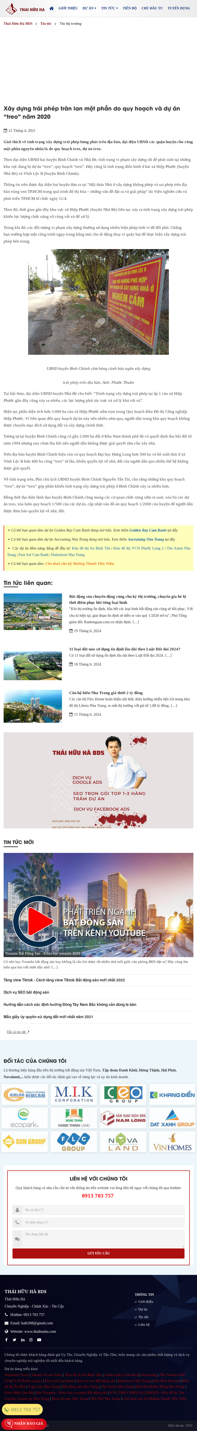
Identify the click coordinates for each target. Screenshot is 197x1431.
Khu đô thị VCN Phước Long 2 (138, 548)
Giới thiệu (68, 8)
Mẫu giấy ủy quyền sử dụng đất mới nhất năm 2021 (48, 1016)
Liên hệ (144, 1325)
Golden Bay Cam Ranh (147, 530)
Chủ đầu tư (152, 8)
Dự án (143, 1309)
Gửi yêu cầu (98, 1253)
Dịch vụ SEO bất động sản (26, 992)
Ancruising (149, 1375)
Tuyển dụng (179, 8)
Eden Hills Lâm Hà (19, 1392)
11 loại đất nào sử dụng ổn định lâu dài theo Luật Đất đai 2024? (124, 649)
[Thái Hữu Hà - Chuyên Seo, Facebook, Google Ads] (98, 780)
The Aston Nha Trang (117, 1386)
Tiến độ (130, 8)
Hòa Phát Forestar (166, 1381)
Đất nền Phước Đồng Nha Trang (160, 1386)
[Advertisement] (98, 64)
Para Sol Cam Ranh (33, 555)
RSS (189, 1425)
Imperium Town (17, 1375)
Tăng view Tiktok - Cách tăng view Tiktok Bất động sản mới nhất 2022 (64, 980)
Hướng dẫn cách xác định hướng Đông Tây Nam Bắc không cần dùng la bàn (70, 1004)
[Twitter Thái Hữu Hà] (15, 1340)
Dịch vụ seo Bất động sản (96, 1381)
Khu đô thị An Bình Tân (91, 548)
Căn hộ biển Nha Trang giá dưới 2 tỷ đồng (106, 693)
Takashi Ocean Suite (46, 1375)
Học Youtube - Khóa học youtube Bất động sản (71, 1392)
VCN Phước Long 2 (27, 1381)
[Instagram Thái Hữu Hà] (31, 1340)
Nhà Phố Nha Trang (105, 1398)
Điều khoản (176, 1425)
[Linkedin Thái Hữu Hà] (23, 1340)
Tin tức (143, 1317)
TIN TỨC (108, 8)
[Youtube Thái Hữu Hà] (39, 1340)
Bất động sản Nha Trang (80, 1386)
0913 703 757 (98, 1196)
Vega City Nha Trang (44, 1386)
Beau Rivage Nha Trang (70, 1398)
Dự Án (88, 8)
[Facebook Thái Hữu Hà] (7, 1340)
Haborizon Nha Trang (68, 555)
